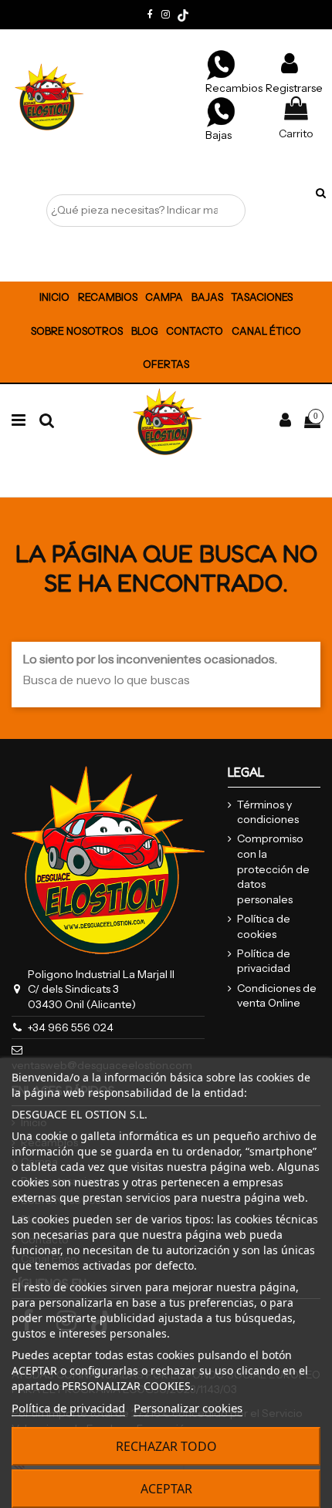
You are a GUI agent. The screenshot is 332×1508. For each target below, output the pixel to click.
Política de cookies (263, 926)
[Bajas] (220, 111)
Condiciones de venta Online (277, 995)
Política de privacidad (263, 961)
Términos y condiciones (268, 812)
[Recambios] (220, 64)
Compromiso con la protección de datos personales (273, 869)
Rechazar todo (166, 1446)
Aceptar (166, 1488)
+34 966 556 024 (70, 1027)
